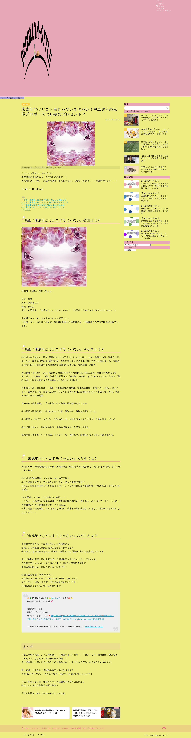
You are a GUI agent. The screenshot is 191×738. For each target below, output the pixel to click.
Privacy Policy (163, 11)
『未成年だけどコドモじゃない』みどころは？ (44, 207)
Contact (160, 8)
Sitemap (160, 6)
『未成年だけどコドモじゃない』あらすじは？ (44, 205)
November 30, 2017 (94, 626)
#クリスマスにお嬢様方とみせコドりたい (59, 619)
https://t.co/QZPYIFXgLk (62, 616)
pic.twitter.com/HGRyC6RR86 (90, 619)
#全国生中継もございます (84, 616)
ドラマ (159, 1)
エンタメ (160, 4)
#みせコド (55, 598)
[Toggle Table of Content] (23, 197)
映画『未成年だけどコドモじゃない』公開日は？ (45, 200)
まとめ (28, 210)
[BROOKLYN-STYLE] (36, 94)
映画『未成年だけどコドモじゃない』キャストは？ (46, 202)
